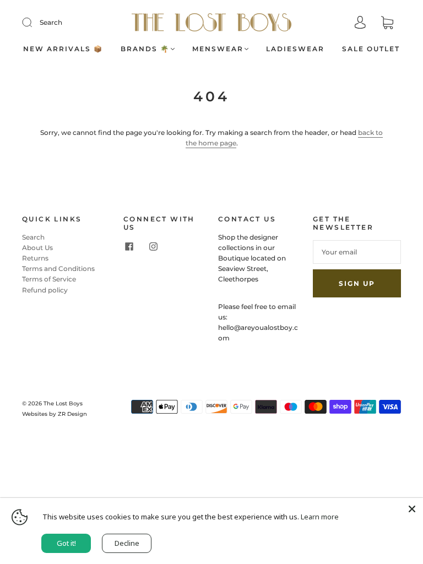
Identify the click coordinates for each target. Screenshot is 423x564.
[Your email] (357, 252)
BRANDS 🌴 (145, 49)
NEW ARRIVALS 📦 (63, 49)
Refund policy (45, 290)
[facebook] (129, 247)
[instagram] (153, 247)
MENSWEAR (217, 49)
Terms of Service (49, 279)
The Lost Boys (63, 403)
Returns (35, 258)
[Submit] (34, 22)
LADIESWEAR (295, 49)
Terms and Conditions (58, 268)
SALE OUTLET (371, 49)
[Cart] (387, 23)
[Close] (411, 508)
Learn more (320, 517)
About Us (37, 247)
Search (51, 22)
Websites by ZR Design (54, 413)
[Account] (360, 23)
